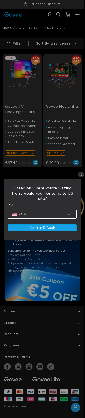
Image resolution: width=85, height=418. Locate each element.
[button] (41, 214)
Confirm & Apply (41, 227)
